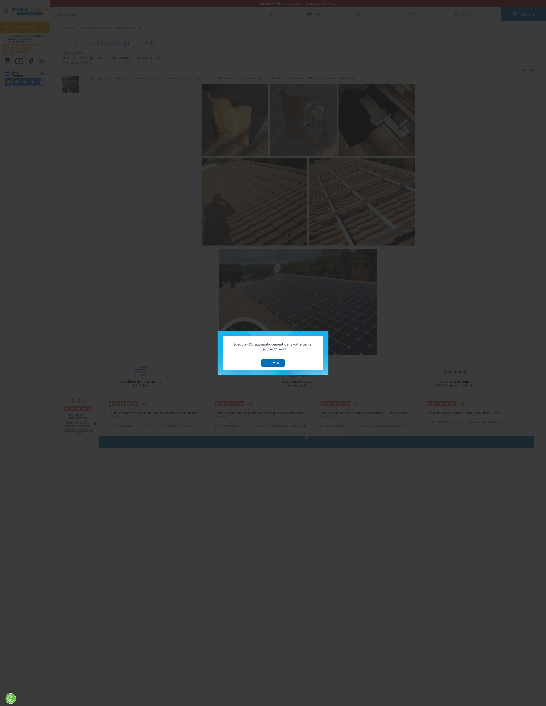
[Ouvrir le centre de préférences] (11, 698)
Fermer (273, 363)
